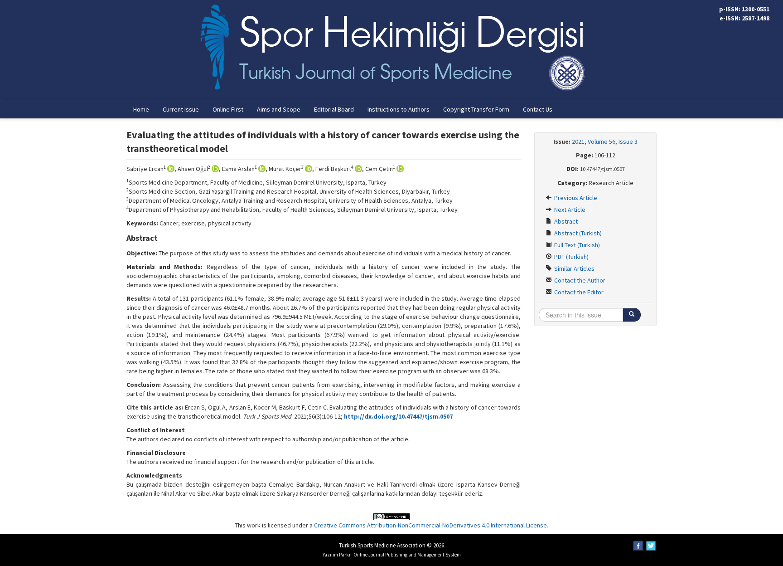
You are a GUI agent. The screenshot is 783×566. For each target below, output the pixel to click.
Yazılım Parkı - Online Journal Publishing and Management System (392, 554)
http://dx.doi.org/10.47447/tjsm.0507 (398, 416)
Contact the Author (579, 280)
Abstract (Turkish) (577, 233)
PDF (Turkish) (571, 257)
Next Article (569, 209)
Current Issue (181, 109)
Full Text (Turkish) (576, 245)
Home (141, 109)
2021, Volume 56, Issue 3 (605, 141)
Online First (228, 109)
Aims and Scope (278, 109)
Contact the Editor (578, 292)
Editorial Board (334, 109)
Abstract (565, 221)
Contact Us (537, 109)
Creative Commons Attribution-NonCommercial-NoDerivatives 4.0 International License (430, 525)
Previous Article (575, 198)
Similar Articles (573, 268)
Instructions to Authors (398, 109)
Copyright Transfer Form (476, 109)
